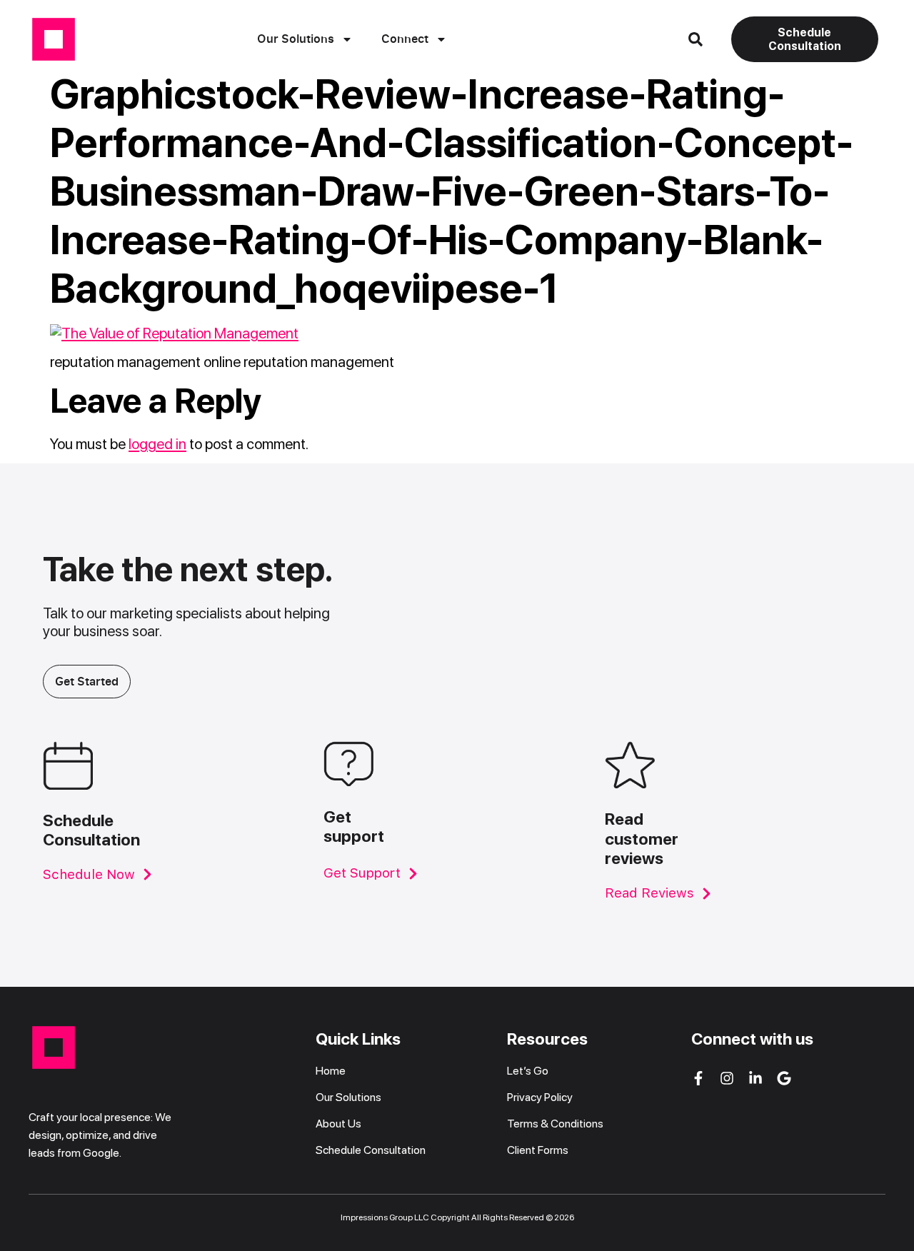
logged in (157, 444)
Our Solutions (295, 38)
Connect (404, 38)
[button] (695, 39)
